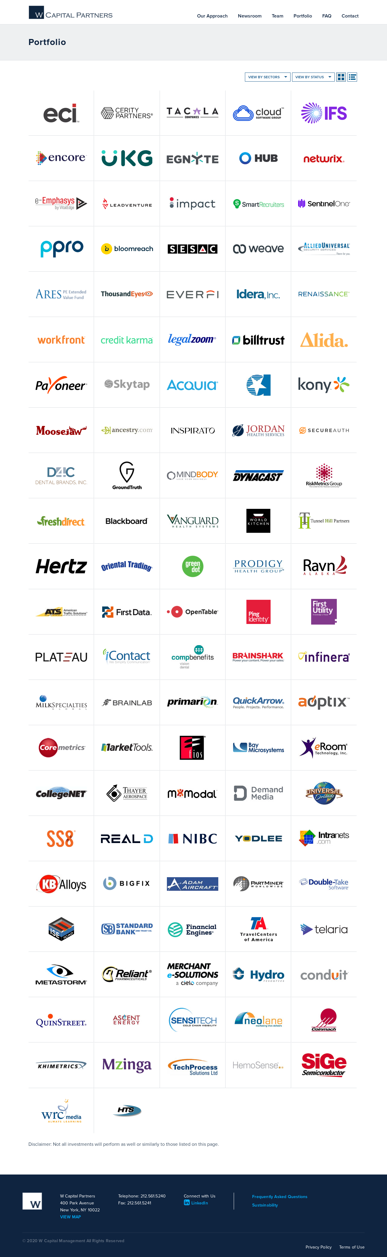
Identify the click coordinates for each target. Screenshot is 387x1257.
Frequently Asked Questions (279, 1196)
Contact (350, 16)
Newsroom (250, 16)
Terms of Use (352, 1247)
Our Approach (212, 16)
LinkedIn (199, 1203)
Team (277, 16)
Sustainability (265, 1205)
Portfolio (303, 16)
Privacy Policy (319, 1247)
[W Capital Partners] (71, 18)
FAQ (326, 16)
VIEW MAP (70, 1217)
